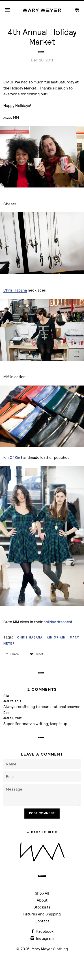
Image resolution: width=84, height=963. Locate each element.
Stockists (42, 907)
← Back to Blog (42, 832)
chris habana (30, 637)
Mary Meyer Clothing (50, 948)
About (42, 900)
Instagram (44, 938)
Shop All (42, 893)
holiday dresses (57, 621)
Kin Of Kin (11, 457)
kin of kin (56, 637)
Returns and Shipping (42, 914)
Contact (42, 921)
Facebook (44, 931)
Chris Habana (15, 290)
